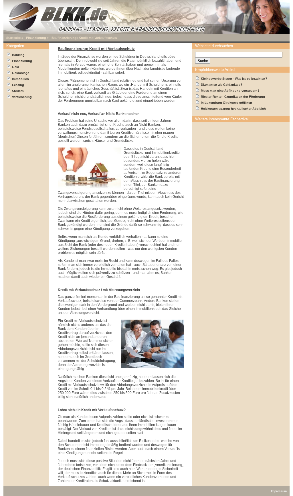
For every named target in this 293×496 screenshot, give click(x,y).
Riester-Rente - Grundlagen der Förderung (233, 96)
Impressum (279, 491)
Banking (18, 55)
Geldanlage (20, 73)
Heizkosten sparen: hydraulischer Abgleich (233, 108)
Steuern (18, 91)
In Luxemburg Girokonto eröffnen (226, 102)
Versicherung (22, 97)
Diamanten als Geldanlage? (221, 84)
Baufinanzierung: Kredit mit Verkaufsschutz (85, 37)
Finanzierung (36, 37)
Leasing (18, 85)
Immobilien (20, 79)
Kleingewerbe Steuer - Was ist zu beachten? (234, 78)
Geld (15, 67)
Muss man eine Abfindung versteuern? (230, 90)
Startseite (13, 37)
